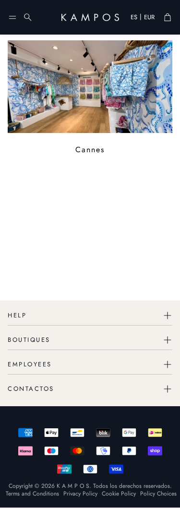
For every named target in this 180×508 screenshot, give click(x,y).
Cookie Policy (119, 493)
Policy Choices (158, 493)
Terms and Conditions (32, 493)
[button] (12, 17)
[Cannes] (90, 86)
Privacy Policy (80, 493)
